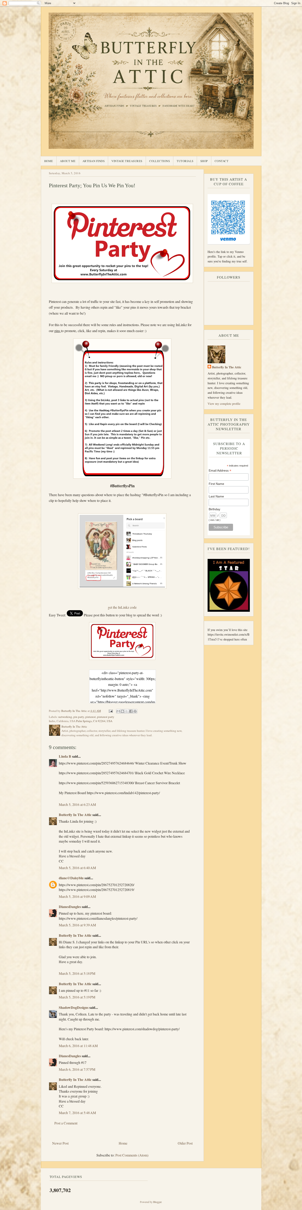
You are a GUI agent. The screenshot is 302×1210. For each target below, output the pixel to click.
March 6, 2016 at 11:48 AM (78, 1045)
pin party (78, 717)
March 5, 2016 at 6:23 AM (77, 804)
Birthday (214, 509)
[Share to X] (126, 711)
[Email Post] (110, 711)
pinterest (90, 717)
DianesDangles (70, 906)
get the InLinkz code (122, 607)
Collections (159, 161)
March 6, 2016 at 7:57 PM (77, 1069)
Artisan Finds (93, 161)
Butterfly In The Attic (75, 814)
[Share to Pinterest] (135, 711)
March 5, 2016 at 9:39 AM (77, 925)
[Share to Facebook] (131, 711)
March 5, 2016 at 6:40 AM (77, 867)
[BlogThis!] (122, 711)
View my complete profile (224, 403)
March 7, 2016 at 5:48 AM (77, 1112)
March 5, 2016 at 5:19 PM (77, 997)
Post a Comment (65, 1123)
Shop (204, 161)
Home (48, 161)
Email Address (220, 470)
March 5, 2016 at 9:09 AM (77, 896)
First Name (216, 484)
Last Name (216, 496)
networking (65, 717)
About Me (68, 161)
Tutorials (185, 161)
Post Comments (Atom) (131, 1155)
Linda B (65, 756)
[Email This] (118, 711)
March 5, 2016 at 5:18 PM (77, 973)
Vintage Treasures (126, 161)
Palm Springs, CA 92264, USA (94, 721)
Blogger (157, 1202)
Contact (222, 161)
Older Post (185, 1143)
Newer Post (60, 1143)
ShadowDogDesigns (73, 1007)
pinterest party (105, 717)
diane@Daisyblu (71, 877)
